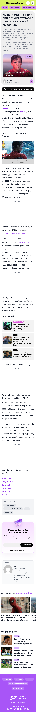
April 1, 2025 (24, 242)
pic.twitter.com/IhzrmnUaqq (13, 233)
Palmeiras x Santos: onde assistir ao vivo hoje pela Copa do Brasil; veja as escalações (23, 667)
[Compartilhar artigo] (31, 81)
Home (5, 7)
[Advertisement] (18, 212)
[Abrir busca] (33, 3)
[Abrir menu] (3, 3)
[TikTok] (15, 709)
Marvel (22, 111)
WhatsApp (6, 478)
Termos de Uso (22, 550)
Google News (7, 481)
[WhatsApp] (21, 709)
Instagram (6, 488)
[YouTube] (25, 709)
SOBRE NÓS (7, 679)
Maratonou (15, 7)
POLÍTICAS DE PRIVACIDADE (18, 684)
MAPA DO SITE (18, 688)
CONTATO (19, 679)
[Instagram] (11, 709)
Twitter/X (6, 485)
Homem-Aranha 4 (9, 505)
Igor (11, 80)
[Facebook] (18, 709)
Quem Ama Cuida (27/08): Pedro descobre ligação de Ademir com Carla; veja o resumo (23, 644)
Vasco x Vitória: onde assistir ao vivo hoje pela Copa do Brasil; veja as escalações (23, 654)
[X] (8, 709)
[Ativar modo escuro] (28, 3)
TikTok (5, 494)
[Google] (28, 709)
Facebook (6, 491)
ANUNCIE (29, 679)
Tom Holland (8, 512)
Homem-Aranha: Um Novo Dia (13, 509)
